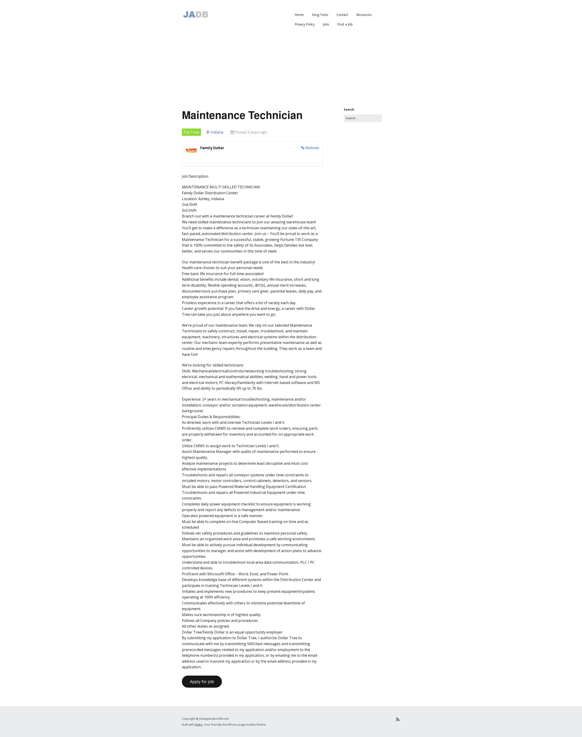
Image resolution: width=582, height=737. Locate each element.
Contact (342, 15)
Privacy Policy (305, 24)
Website (312, 147)
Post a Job (345, 24)
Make (199, 724)
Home (299, 15)
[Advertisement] (291, 73)
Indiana (217, 132)
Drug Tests (320, 15)
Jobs (326, 24)
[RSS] (397, 719)
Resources (364, 15)
